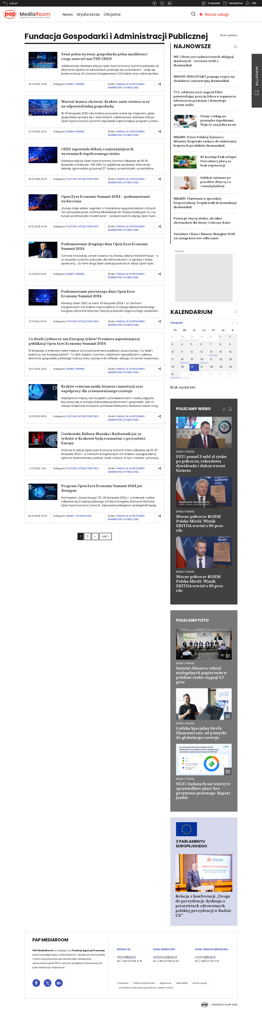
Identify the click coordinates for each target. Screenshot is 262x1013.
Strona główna (228, 35)
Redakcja (123, 949)
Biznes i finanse (75, 84)
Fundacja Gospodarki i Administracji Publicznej (126, 85)
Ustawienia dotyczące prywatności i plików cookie (146, 987)
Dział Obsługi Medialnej (211, 949)
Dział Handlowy (164, 949)
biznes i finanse (185, 451)
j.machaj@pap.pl (205, 956)
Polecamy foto (192, 620)
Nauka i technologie (78, 515)
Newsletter (257, 76)
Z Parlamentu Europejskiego (191, 844)
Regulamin (165, 983)
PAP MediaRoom (50, 940)
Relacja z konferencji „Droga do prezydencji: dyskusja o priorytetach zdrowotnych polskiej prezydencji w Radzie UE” (203, 906)
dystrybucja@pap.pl (165, 956)
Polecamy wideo (193, 408)
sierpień (176, 323)
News (67, 14)
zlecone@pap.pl (126, 956)
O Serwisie (122, 983)
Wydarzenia (88, 14)
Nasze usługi (216, 14)
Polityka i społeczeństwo (82, 179)
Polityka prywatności (144, 983)
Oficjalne (112, 14)
